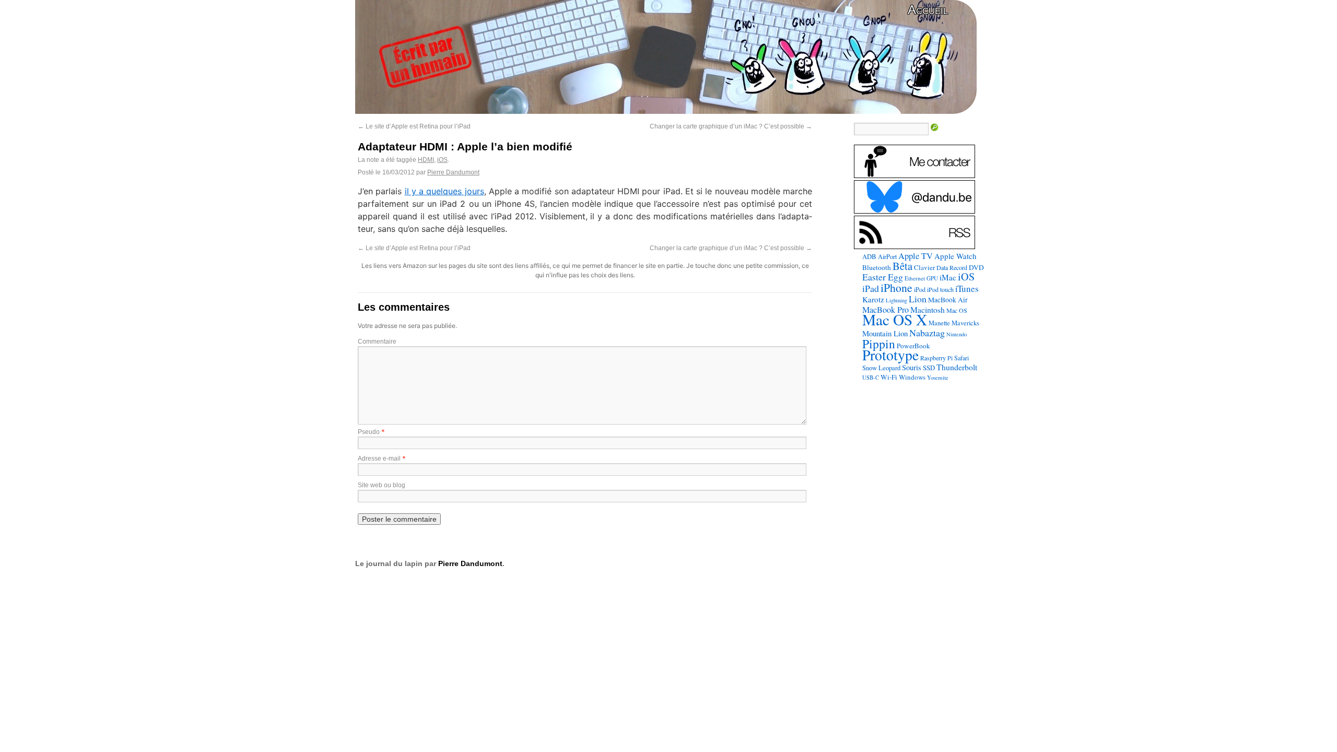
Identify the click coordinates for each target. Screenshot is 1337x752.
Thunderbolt (956, 366)
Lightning (896, 300)
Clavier (924, 267)
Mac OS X (894, 319)
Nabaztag (927, 332)
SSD (929, 367)
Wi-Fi (889, 377)
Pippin (878, 343)
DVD (976, 267)
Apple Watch (955, 256)
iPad (870, 288)
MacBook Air (948, 299)
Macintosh (927, 309)
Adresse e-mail (379, 458)
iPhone (896, 287)
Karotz (873, 299)
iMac (948, 277)
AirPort (887, 256)
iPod (919, 289)
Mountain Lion (885, 333)
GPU (932, 278)
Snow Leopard (881, 367)
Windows (912, 377)
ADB (869, 256)
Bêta (902, 265)
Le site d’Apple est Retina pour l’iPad (414, 126)
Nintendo (956, 334)
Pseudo (369, 432)
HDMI (426, 159)
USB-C (870, 377)
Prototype (890, 355)
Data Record (951, 267)
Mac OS (956, 310)
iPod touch (940, 289)
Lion (917, 298)
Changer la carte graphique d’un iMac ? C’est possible (731, 126)
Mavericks (965, 323)
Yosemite (937, 377)
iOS (442, 159)
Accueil (928, 10)
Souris (911, 367)
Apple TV (915, 256)
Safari (961, 358)
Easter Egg (882, 277)
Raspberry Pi (936, 358)
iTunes (967, 289)
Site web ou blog (381, 485)
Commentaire (377, 341)
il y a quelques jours (444, 191)
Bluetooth (876, 267)
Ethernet (915, 278)
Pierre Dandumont (453, 172)
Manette (939, 323)
